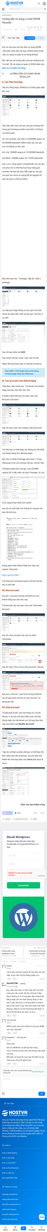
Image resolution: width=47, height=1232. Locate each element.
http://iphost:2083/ (10, 575)
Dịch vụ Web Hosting (9, 1153)
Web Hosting (6, 15)
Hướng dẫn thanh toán (10, 1199)
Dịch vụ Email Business (10, 1168)
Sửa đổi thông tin (38, 1072)
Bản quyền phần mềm (10, 1178)
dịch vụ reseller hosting (13, 68)
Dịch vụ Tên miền (8, 1158)
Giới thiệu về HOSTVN (9, 1194)
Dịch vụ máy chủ (8, 1173)
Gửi (42, 1094)
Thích (19, 813)
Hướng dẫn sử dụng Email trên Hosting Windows (37, 953)
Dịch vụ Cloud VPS (8, 1163)
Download (23, 885)
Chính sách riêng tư (9, 1209)
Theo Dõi (30, 38)
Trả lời (42, 979)
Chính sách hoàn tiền (9, 1219)
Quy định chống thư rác (10, 1214)
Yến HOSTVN (12, 983)
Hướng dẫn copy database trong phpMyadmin (8, 953)
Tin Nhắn (40, 38)
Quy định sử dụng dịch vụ (11, 1204)
